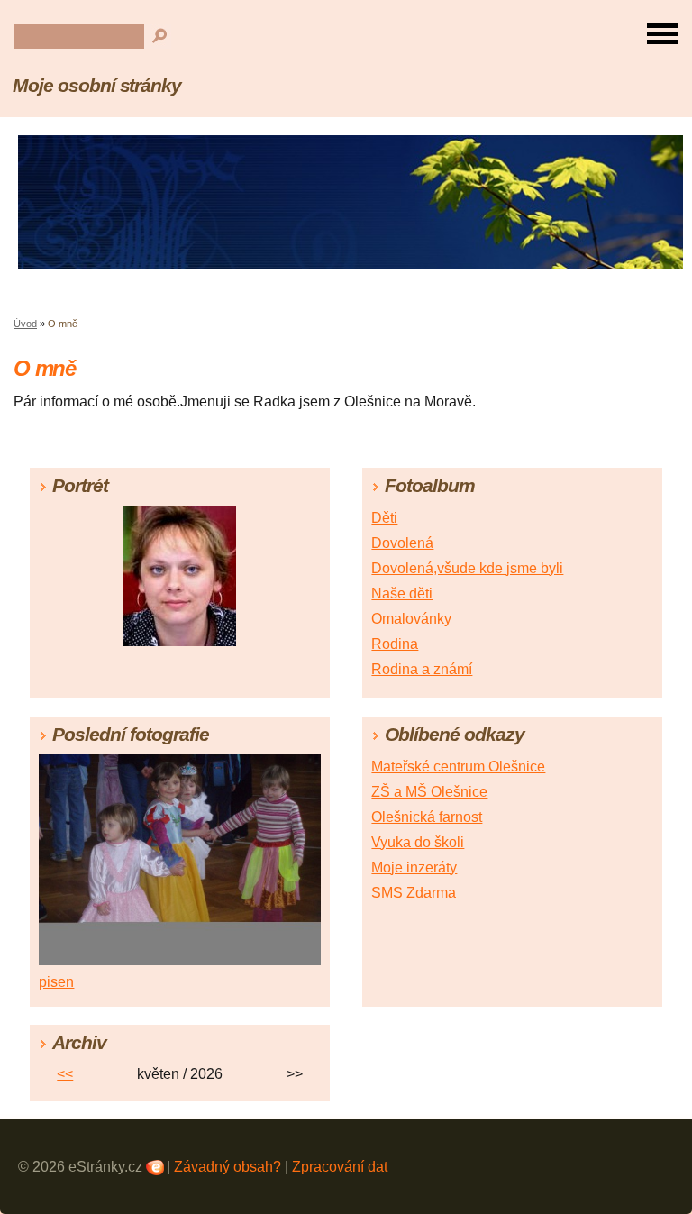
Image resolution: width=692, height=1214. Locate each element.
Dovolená (402, 543)
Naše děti (401, 593)
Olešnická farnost (426, 817)
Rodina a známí (421, 669)
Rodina (394, 644)
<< (65, 1074)
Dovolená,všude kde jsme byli (467, 568)
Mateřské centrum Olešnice (458, 766)
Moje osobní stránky (97, 85)
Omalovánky (411, 618)
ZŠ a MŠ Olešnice (429, 791)
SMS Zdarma (413, 892)
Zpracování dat (339, 1166)
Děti (384, 517)
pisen (56, 982)
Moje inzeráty (414, 867)
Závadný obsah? (227, 1166)
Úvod (25, 323)
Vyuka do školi (417, 842)
